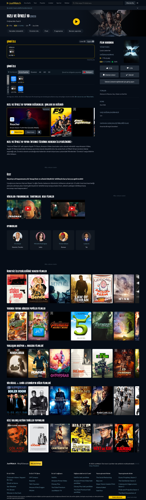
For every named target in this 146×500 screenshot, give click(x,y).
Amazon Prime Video (59, 481)
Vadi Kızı (99, 490)
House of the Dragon (36, 487)
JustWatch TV (57, 490)
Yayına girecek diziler (126, 473)
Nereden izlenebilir (16, 31)
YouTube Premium (58, 487)
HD (45, 72)
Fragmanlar (58, 31)
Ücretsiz (34, 72)
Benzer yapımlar (75, 31)
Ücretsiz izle (34, 31)
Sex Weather (11, 486)
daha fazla (30, 132)
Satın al (8, 89)
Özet (46, 31)
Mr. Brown (11, 490)
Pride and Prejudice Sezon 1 (129, 490)
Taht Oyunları (34, 484)
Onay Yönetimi (94, 466)
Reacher (32, 481)
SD (49, 72)
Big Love (99, 481)
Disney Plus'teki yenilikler (83, 486)
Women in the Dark (14, 493)
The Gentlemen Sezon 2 (127, 481)
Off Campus (33, 477)
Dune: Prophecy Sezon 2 (127, 477)
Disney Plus (56, 484)
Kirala (11, 47)
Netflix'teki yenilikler (81, 477)
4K (40, 72)
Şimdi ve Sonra (12, 483)
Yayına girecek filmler (103, 473)
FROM (31, 490)
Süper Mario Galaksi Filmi (105, 484)
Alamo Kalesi (101, 487)
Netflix (54, 477)
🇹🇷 (87, 72)
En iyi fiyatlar (23, 72)
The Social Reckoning (104, 477)
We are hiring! (36, 463)
